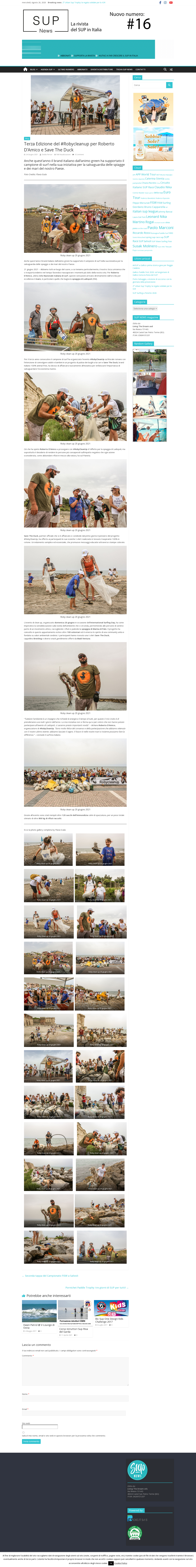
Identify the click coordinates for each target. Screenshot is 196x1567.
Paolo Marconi (160, 227)
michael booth (159, 223)
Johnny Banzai (165, 211)
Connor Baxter (138, 193)
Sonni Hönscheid (139, 237)
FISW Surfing (164, 202)
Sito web (26, 1423)
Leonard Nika (156, 216)
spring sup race (153, 237)
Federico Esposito (163, 198)
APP (134, 175)
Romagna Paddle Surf (160, 233)
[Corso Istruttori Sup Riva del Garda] (75, 1301)
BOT (158, 175)
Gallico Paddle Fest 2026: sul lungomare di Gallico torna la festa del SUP (94, 2)
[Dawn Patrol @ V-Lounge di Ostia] (39, 1301)
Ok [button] (111, 1563)
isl (166, 207)
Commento (28, 1355)
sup (162, 237)
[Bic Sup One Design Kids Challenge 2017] (111, 1301)
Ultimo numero (66, 69)
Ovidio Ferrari (47, 154)
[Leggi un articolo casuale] (171, 69)
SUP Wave (156, 241)
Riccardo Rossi (141, 233)
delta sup (158, 192)
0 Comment (79, 154)
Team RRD (161, 247)
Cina (158, 183)
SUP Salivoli (145, 241)
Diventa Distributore (102, 69)
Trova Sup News (124, 69)
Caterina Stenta (154, 178)
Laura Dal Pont (139, 217)
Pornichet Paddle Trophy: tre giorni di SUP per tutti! (97, 1287)
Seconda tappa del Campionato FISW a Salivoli (50, 1275)
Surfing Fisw (166, 241)
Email (25, 1409)
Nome (25, 1394)
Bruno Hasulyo (166, 175)
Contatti (140, 69)
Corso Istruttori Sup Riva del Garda (73, 1330)
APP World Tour (146, 174)
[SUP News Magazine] (96, 9)
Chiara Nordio (149, 182)
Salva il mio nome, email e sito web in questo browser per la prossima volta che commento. (64, 1435)
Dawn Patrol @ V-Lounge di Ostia (39, 1326)
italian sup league (145, 211)
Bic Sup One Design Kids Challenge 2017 (109, 1320)
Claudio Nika (163, 187)
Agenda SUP (46, 69)
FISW (153, 202)
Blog (32, 69)
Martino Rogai (143, 222)
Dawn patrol (149, 193)
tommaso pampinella (144, 250)
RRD (171, 233)
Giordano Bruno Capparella (149, 206)
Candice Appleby (139, 179)
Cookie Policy (120, 1563)
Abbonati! (82, 69)
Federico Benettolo (148, 198)
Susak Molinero (145, 246)
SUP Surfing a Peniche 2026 (145, 293)
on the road (142, 228)
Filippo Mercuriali (141, 202)
